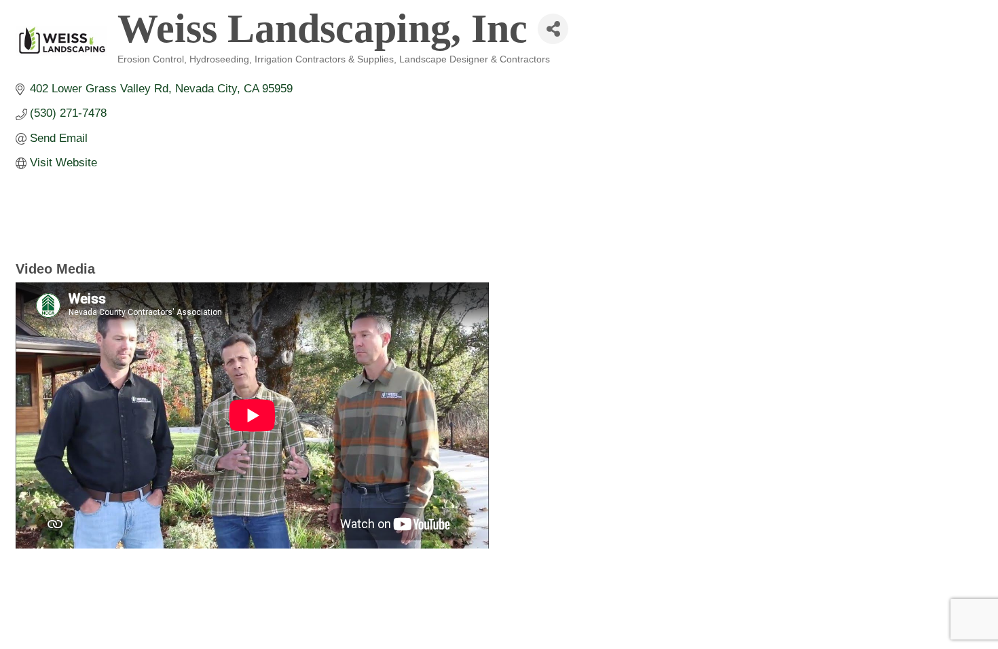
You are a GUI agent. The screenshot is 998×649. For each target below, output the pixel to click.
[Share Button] (553, 29)
